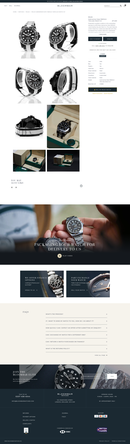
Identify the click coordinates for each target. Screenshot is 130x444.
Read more (102, 34)
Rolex (28, 11)
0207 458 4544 (23, 396)
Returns (26, 413)
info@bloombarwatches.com (23, 401)
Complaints (27, 423)
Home (15, 11)
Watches (21, 11)
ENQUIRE (110, 38)
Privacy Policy (104, 441)
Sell (10, 5)
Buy (6, 5)
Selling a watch (29, 420)
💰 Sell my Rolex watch (102, 89)
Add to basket (95, 38)
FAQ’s (64, 416)
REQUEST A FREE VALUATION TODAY (73, 1)
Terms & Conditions (118, 441)
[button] (76, 314)
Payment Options (29, 416)
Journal (17, 5)
